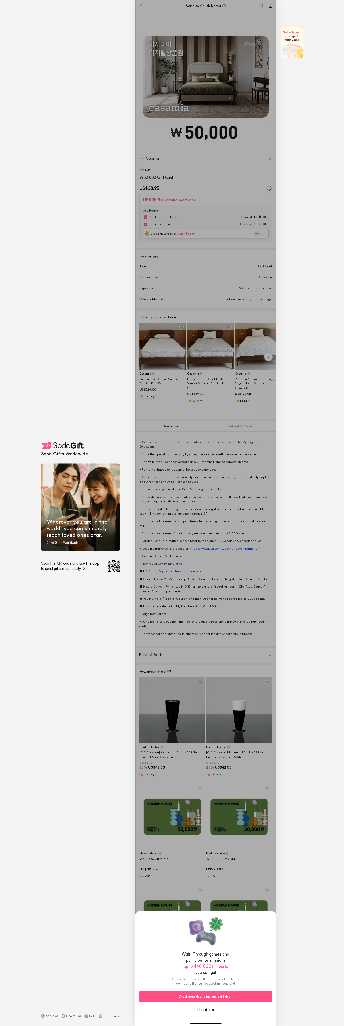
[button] (50, 1016)
